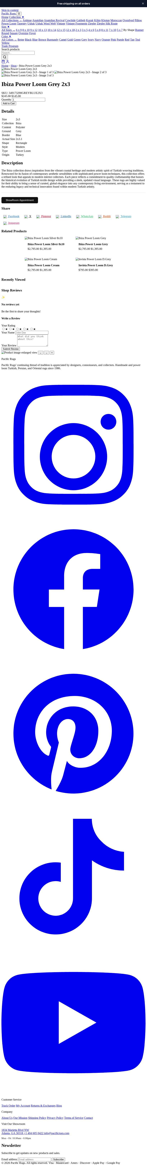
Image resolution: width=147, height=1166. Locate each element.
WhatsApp (86, 216)
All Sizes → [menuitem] (8, 29)
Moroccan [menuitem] (116, 20)
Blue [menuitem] (35, 39)
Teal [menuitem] (137, 39)
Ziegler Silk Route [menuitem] (107, 23)
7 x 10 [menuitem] (112, 29)
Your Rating (8, 325)
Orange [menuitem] (106, 39)
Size (5, 26)
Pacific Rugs (8, 13)
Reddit (106, 216)
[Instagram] (73, 515)
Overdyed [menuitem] (128, 20)
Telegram (125, 216)
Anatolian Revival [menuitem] (54, 20)
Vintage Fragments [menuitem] (76, 23)
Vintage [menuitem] (60, 23)
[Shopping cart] (3, 62)
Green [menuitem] (77, 39)
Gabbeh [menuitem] (80, 20)
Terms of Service (73, 1117)
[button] (73, 69)
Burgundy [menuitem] (52, 39)
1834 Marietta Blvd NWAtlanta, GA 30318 (15, 1131)
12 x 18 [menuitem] (70, 29)
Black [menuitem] (28, 39)
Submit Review (10, 349)
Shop (14, 65)
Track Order (8, 1105)
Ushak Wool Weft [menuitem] (45, 23)
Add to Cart (9, 103)
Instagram (13, 222)
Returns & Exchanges (43, 1105)
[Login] (7, 62)
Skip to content (9, 10)
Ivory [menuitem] (91, 39)
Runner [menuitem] (139, 29)
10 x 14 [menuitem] (52, 29)
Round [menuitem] (5, 33)
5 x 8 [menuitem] (98, 29)
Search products (10, 49)
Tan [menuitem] (132, 39)
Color (6, 36)
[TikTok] (73, 949)
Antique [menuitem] (27, 20)
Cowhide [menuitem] (70, 20)
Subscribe (58, 1159)
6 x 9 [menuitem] (19, 29)
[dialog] (73, 353)
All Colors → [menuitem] (9, 39)
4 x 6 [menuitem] (91, 29)
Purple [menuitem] (120, 39)
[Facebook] (73, 660)
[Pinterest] (73, 804)
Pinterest (46, 216)
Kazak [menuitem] (89, 20)
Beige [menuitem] (21, 39)
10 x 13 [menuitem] (42, 29)
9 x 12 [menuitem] (33, 29)
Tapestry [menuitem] (22, 23)
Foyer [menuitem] (32, 33)
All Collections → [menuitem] (11, 20)
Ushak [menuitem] (31, 23)
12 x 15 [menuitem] (61, 29)
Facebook (13, 216)
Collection (16, 17)
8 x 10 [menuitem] (26, 29)
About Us (7, 1117)
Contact (88, 1117)
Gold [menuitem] (70, 39)
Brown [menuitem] (42, 39)
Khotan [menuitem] (105, 20)
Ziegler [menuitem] (92, 23)
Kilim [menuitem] (97, 20)
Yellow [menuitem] (5, 42)
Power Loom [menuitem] (8, 23)
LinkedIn (65, 216)
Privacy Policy (55, 1117)
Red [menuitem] (127, 39)
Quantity (6, 99)
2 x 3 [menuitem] (78, 29)
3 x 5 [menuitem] (85, 29)
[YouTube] (73, 1093)
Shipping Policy (37, 1117)
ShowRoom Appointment (20, 200)
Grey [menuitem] (84, 39)
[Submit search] (4, 57)
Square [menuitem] (14, 33)
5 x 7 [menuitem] (120, 29)
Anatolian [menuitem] (37, 20)
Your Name (8, 332)
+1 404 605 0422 (34, 1133)
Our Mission (20, 1117)
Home (4, 17)
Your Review (8, 345)
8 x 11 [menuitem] (104, 29)
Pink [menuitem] (113, 39)
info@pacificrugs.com (56, 1133)
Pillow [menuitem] (138, 20)
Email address (9, 1159)
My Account (23, 1105)
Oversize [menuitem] (23, 33)
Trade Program (9, 46)
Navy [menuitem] (98, 39)
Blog (59, 1105)
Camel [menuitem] (63, 39)
